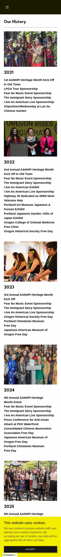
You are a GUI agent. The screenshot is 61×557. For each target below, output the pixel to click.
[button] (7, 7)
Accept (30, 549)
